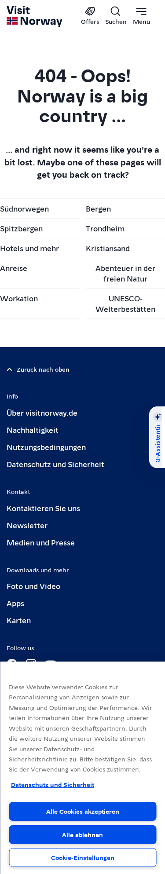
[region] (82, 768)
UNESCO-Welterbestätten (125, 303)
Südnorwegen (24, 208)
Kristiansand (108, 248)
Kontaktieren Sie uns (43, 508)
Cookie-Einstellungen (82, 857)
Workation (19, 298)
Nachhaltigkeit (33, 429)
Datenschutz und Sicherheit (55, 464)
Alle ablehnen (82, 834)
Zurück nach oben (43, 369)
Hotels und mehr (29, 248)
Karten (19, 620)
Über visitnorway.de (42, 412)
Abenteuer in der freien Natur (125, 273)
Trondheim (105, 228)
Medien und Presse (41, 542)
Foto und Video (33, 586)
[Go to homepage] (35, 16)
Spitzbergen (21, 228)
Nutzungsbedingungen (46, 447)
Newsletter (27, 525)
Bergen (98, 208)
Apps (15, 603)
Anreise (13, 268)
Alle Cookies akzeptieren (82, 811)
